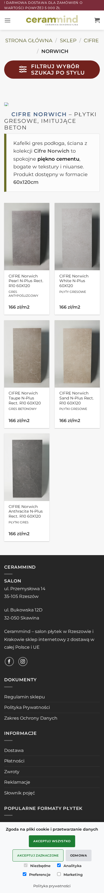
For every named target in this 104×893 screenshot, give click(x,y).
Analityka (73, 865)
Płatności (14, 761)
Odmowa (78, 855)
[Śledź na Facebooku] (9, 661)
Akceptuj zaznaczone (38, 855)
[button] (7, 20)
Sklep (68, 40)
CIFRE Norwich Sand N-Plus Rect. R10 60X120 (76, 401)
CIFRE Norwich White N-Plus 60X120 (73, 284)
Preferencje (39, 874)
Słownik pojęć (19, 793)
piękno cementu (58, 159)
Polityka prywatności (52, 886)
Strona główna (28, 40)
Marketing (73, 874)
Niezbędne (40, 865)
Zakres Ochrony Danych (30, 718)
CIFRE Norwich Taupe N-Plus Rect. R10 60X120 (25, 401)
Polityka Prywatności (27, 707)
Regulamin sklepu (24, 696)
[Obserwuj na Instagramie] (22, 661)
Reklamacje (17, 782)
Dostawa (14, 750)
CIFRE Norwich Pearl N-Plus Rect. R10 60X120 (26, 286)
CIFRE (91, 40)
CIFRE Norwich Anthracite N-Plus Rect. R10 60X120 (26, 514)
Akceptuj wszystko (52, 841)
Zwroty (11, 771)
